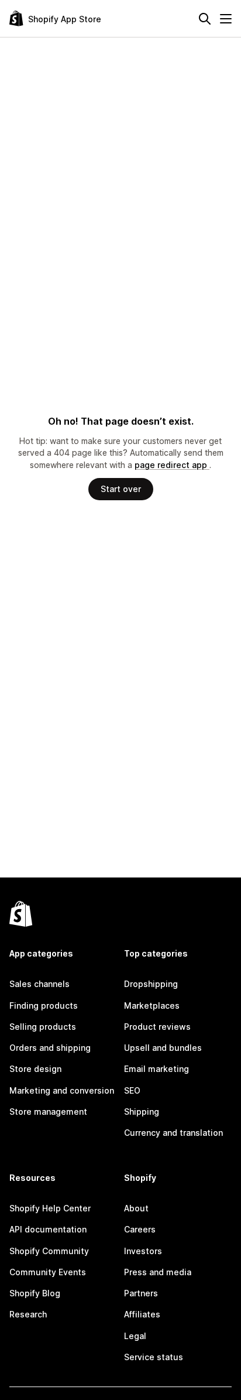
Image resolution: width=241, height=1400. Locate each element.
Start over (121, 489)
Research (28, 1314)
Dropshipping (151, 984)
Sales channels (39, 984)
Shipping (141, 1111)
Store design (35, 1069)
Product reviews (157, 1027)
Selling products (42, 1027)
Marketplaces (152, 1005)
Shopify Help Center (50, 1208)
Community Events (47, 1272)
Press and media (157, 1272)
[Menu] (226, 19)
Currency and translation (173, 1133)
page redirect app (172, 465)
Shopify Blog (34, 1293)
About (136, 1208)
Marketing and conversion (61, 1090)
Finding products (43, 1005)
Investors (143, 1251)
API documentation (48, 1229)
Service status (153, 1357)
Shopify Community (49, 1251)
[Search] (205, 19)
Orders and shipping (50, 1048)
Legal (135, 1336)
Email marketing (156, 1069)
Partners (141, 1293)
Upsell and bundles (163, 1048)
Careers (140, 1229)
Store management (48, 1111)
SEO (132, 1090)
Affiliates (142, 1314)
